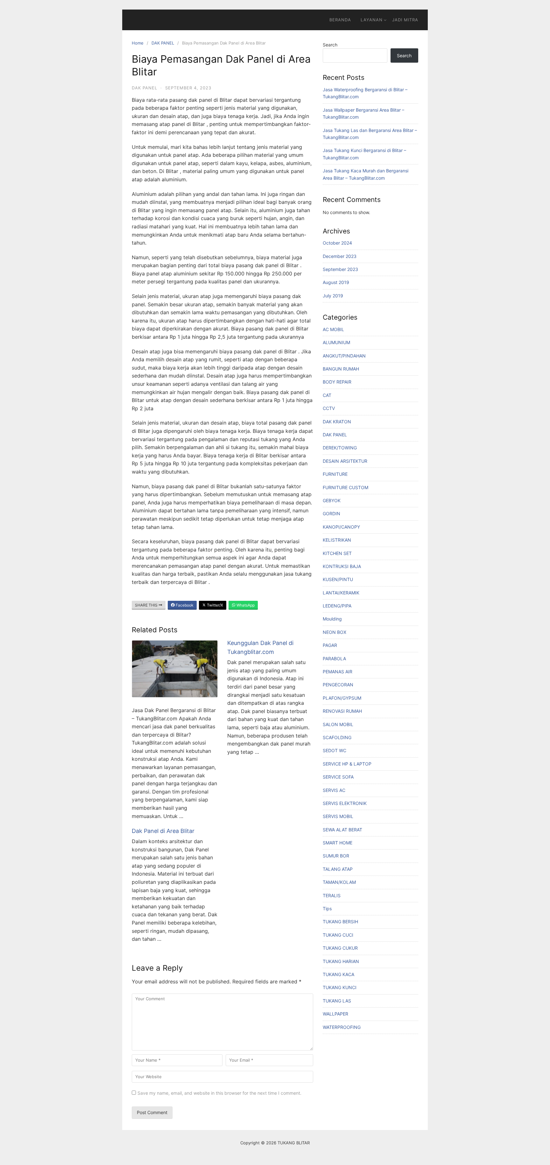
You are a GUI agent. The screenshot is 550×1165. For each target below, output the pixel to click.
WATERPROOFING (342, 1027)
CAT (327, 395)
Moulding (332, 618)
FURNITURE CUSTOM (345, 487)
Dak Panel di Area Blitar (163, 831)
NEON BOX (334, 632)
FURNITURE (335, 474)
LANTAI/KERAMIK (341, 592)
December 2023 (339, 256)
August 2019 (336, 282)
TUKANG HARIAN (341, 961)
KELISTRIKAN (337, 540)
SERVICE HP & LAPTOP (347, 763)
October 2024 (337, 243)
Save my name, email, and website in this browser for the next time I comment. (219, 1093)
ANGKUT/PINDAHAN (344, 355)
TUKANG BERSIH (340, 921)
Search (330, 44)
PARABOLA (334, 658)
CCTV (329, 408)
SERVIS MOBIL (338, 816)
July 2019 (333, 295)
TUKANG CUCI (338, 935)
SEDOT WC (334, 750)
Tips (327, 908)
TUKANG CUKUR (340, 948)
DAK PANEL (163, 42)
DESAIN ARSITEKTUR (345, 461)
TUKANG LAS (337, 1000)
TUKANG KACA (338, 974)
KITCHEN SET (337, 553)
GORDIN (331, 513)
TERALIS (332, 895)
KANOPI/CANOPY (341, 527)
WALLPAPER (335, 1013)
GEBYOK (332, 500)
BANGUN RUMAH (341, 368)
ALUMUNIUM (336, 342)
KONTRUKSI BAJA (342, 566)
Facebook (184, 605)
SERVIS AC (334, 790)
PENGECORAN (338, 684)
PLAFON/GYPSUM (342, 698)
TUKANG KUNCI (339, 987)
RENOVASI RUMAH (342, 711)
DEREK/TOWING (340, 447)
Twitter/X (214, 605)
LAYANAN (372, 19)
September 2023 (340, 269)
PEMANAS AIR (337, 671)
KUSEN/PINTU (338, 579)
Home (138, 42)
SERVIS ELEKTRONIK (345, 803)
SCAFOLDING (337, 737)
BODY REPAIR (337, 382)
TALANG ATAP (338, 869)
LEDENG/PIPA (337, 605)
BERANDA (340, 19)
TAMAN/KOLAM (339, 882)
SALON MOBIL (338, 724)
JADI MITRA (405, 19)
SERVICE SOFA (338, 777)
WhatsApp (245, 605)
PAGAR (330, 645)
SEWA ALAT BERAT (342, 829)
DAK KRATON (337, 421)
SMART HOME (337, 842)
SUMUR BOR (336, 855)
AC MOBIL (333, 329)
